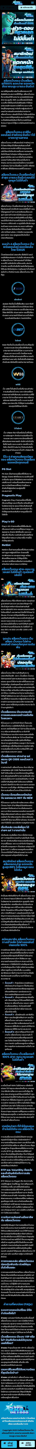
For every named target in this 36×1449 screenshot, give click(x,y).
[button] (32, 2)
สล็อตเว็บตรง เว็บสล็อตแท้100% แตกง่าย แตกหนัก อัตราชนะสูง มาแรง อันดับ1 (18, 1433)
